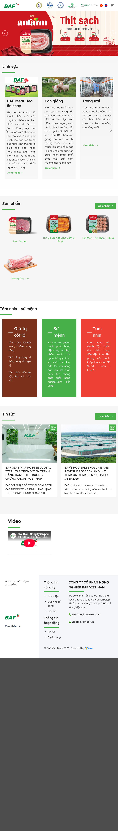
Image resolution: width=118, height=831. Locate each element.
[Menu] (112, 5)
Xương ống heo (20, 278)
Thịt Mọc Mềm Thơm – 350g (98, 237)
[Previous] (5, 33)
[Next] (113, 33)
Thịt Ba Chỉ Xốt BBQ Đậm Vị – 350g (59, 239)
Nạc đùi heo (20, 241)
